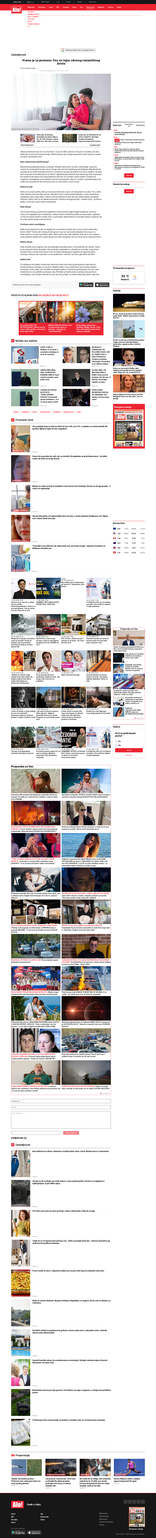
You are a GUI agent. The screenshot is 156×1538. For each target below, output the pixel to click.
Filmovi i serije (33, 24)
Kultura (31, 19)
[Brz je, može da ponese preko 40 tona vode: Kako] (129, 303)
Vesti (51, 7)
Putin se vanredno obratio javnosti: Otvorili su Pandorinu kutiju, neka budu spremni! (130, 142)
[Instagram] (130, 1502)
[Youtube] (139, 1502)
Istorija (31, 12)
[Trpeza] (68, 2)
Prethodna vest (27, 145)
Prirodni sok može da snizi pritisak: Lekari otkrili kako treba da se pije (63, 1211)
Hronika (66, 7)
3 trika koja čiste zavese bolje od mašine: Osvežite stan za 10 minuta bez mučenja (68, 1420)
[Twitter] (143, 1502)
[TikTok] (134, 1502)
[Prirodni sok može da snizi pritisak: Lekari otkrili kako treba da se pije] (20, 1223)
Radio (119, 7)
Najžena (101, 7)
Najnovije (31, 7)
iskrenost (25, 412)
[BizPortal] (30, 2)
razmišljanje (45, 412)
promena (57, 412)
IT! (29, 26)
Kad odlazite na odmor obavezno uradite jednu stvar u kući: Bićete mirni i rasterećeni (70, 1151)
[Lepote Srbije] (45, 2)
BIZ (58, 7)
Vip (81, 7)
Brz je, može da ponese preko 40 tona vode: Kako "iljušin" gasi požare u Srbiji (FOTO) (128, 316)
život (35, 412)
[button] (76, 70)
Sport (74, 7)
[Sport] (79, 2)
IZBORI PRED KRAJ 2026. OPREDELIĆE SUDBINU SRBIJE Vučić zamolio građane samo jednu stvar (49, 375)
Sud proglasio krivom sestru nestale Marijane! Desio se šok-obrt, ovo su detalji (128, 396)
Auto (30, 21)
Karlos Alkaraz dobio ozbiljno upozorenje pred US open (127, 1480)
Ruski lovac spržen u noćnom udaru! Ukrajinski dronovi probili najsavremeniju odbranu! (129, 150)
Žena (43, 1520)
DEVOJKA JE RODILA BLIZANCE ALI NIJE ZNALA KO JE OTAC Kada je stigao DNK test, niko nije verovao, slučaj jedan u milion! (48, 138)
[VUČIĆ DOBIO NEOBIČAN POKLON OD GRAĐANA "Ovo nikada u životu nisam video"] (76, 398)
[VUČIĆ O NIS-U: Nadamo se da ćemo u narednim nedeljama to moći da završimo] (25, 355)
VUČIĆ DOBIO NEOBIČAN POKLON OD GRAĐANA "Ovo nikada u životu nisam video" (100, 395)
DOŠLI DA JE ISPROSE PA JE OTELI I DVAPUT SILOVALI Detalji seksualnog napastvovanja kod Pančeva (89, 138)
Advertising (104, 1516)
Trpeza (110, 7)
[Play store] (86, 285)
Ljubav (16, 412)
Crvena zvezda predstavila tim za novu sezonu (128, 133)
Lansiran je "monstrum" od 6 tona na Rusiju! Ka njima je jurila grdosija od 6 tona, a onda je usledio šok (60, 1482)
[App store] (102, 285)
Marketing (103, 1513)
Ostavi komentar (71, 1133)
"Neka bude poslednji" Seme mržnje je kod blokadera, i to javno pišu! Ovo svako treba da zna (129, 158)
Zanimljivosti (33, 14)
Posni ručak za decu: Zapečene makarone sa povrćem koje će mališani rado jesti (68, 1271)
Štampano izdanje (122, 407)
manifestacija (69, 412)
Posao (101, 1525)
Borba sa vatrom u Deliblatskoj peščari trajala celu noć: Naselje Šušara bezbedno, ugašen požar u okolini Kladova (128, 343)
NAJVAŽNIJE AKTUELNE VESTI (53, 295)
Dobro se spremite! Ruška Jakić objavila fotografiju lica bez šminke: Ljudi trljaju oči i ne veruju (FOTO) (127, 370)
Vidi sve (129, 175)
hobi (78, 412)
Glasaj (129, 750)
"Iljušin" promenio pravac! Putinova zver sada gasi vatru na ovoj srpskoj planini (25, 1481)
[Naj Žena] (58, 2)
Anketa (116, 726)
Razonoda (90, 7)
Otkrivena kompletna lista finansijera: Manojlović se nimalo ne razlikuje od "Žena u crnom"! (130, 167)
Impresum (103, 1519)
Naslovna (41, 7)
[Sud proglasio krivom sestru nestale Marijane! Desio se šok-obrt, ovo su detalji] (129, 383)
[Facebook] (125, 1502)
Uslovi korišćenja (106, 1522)
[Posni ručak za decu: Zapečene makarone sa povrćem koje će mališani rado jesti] (20, 1283)
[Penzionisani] (92, 2)
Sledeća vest (95, 145)
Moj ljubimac (33, 17)
